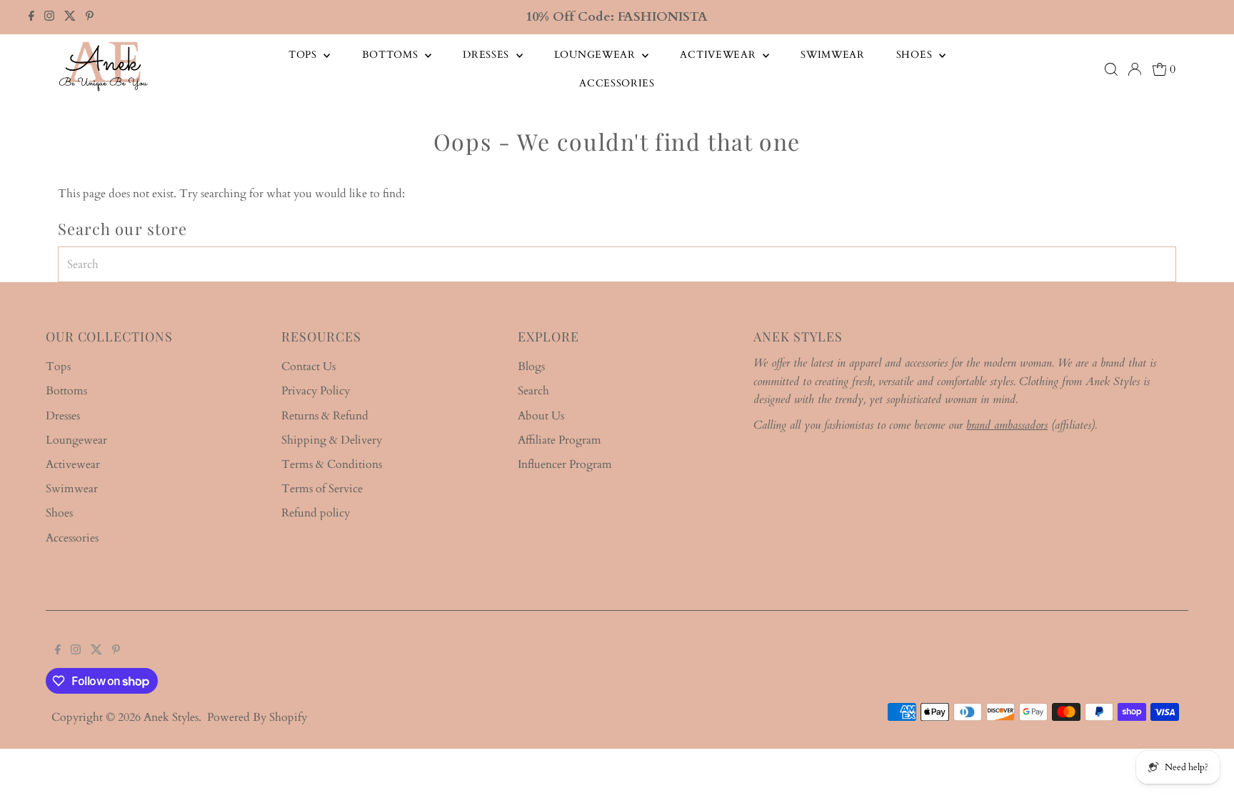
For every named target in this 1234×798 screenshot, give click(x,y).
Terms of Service (322, 489)
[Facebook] (31, 17)
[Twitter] (70, 17)
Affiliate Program (559, 440)
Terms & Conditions (331, 464)
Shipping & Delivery (331, 440)
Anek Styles (171, 717)
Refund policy (315, 513)
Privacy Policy (315, 391)
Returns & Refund (324, 416)
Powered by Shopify (257, 717)
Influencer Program (565, 464)
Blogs (531, 366)
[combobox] (617, 264)
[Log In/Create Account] (1134, 69)
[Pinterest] (89, 17)
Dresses (488, 54)
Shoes (915, 54)
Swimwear (833, 54)
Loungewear (596, 54)
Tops (305, 54)
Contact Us (308, 366)
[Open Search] (1111, 69)
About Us (541, 416)
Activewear (719, 54)
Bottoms (392, 54)
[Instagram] (49, 17)
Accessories (617, 83)
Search (533, 391)
